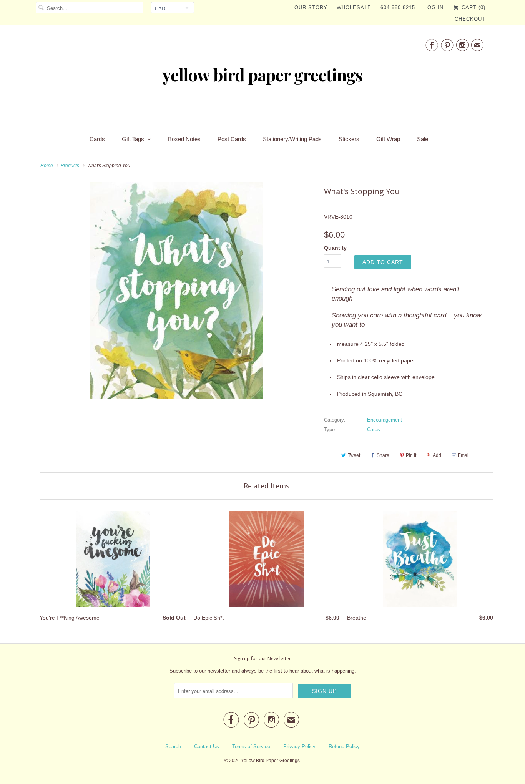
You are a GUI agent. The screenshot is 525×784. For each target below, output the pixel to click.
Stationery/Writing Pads (292, 139)
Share (383, 455)
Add (437, 455)
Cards (97, 139)
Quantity (335, 248)
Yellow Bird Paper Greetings (270, 760)
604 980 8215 (397, 7)
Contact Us (206, 746)
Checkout (470, 19)
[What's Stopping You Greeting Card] (176, 290)
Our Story (310, 7)
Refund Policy (344, 746)
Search (173, 746)
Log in (434, 7)
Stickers (349, 139)
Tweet (354, 455)
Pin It (411, 455)
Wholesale (354, 7)
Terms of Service (251, 746)
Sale (422, 139)
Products (70, 165)
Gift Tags (133, 139)
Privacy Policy (299, 746)
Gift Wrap (388, 139)
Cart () (472, 7)
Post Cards (232, 139)
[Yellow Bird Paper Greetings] (262, 78)
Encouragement (384, 420)
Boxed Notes (184, 139)
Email (464, 455)
